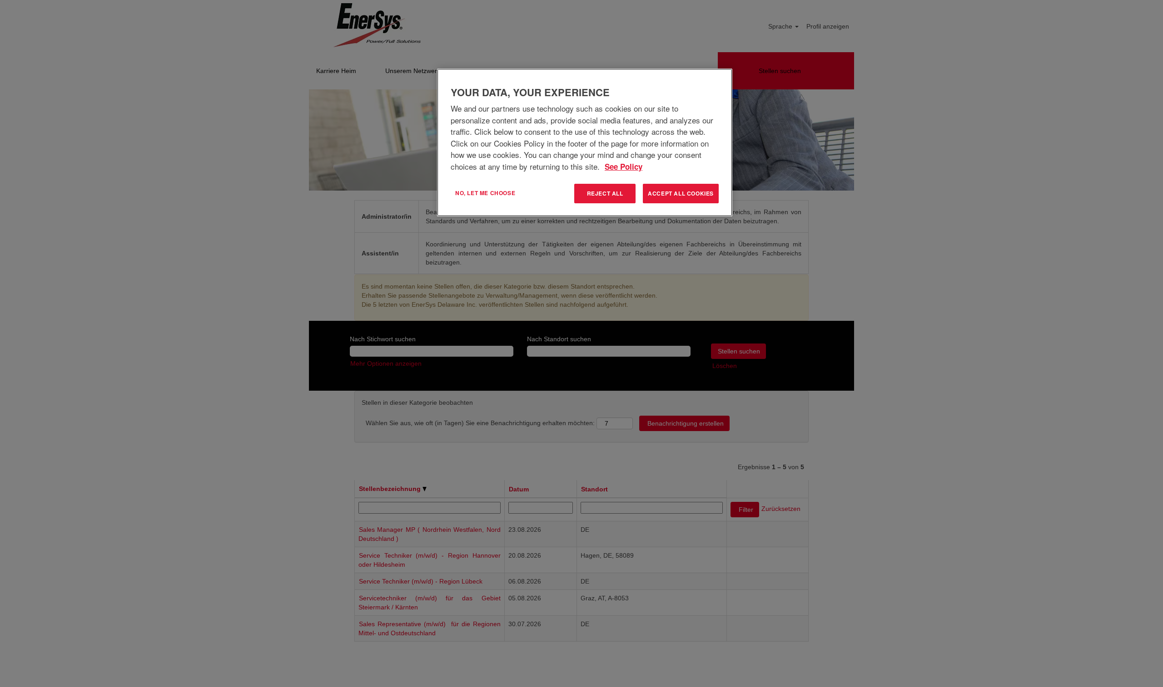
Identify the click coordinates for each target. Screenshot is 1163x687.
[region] (584, 142)
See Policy (623, 166)
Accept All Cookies (681, 193)
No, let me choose (485, 193)
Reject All (605, 193)
